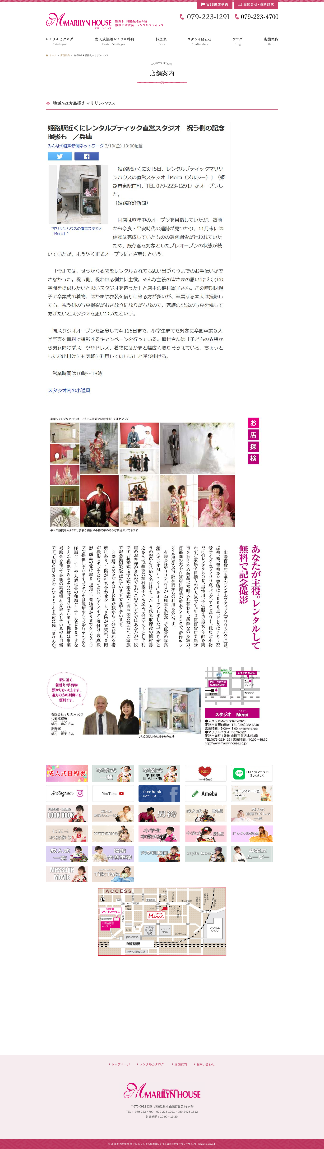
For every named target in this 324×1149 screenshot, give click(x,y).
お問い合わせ (205, 1064)
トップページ (120, 1064)
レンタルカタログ (151, 1064)
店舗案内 (181, 1064)
